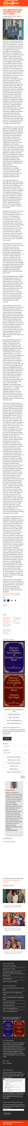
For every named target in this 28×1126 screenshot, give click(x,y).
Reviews (10, 18)
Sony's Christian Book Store (14, 723)
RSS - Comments (7, 1063)
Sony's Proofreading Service (14, 720)
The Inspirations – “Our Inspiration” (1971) (17, 619)
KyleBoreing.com (14, 769)
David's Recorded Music (14, 714)
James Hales (7, 16)
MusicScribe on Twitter (14, 760)
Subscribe (7, 738)
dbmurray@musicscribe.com (10, 1096)
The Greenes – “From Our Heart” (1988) (12, 905)
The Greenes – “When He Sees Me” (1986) (13, 952)
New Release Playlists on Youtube (12, 972)
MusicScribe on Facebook (14, 757)
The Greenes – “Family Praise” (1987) (12, 928)
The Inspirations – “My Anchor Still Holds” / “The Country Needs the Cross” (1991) (7, 620)
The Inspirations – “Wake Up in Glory (7, 630)
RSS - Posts (6, 1061)
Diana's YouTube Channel (14, 772)
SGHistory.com (14, 766)
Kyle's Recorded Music (9, 1005)
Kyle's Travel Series (14, 717)
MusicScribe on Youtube (14, 763)
